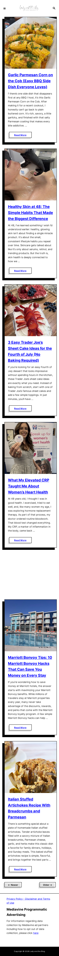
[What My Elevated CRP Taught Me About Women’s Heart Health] (31, 448)
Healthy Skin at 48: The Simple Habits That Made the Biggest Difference (30, 212)
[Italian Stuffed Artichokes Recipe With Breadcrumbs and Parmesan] (31, 767)
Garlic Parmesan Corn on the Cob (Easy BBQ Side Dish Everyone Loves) (30, 81)
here (35, 933)
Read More (23, 136)
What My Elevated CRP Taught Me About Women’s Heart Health (28, 486)
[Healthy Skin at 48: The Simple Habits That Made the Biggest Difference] (31, 174)
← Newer (13, 885)
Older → (47, 885)
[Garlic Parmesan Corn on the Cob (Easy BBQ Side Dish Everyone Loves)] (31, 43)
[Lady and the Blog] (29, 8)
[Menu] (4, 8)
